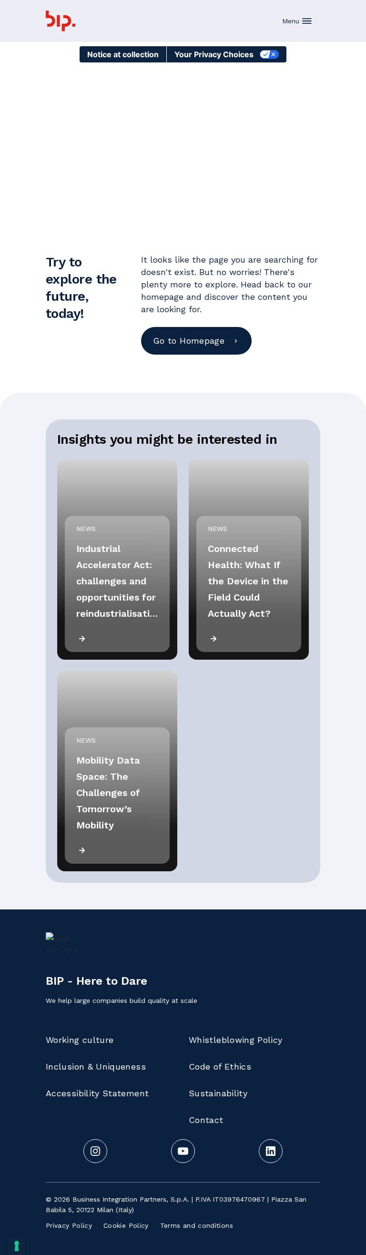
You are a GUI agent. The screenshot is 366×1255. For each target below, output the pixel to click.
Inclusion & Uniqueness (96, 1066)
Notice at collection (123, 54)
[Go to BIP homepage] (60, 20)
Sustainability (218, 1093)
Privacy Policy (69, 1225)
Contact (206, 1120)
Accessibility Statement (97, 1093)
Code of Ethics (220, 1066)
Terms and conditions (196, 1225)
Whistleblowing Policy (236, 1040)
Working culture (79, 1040)
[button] (297, 21)
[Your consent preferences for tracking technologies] (17, 1246)
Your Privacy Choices (214, 54)
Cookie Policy (126, 1225)
